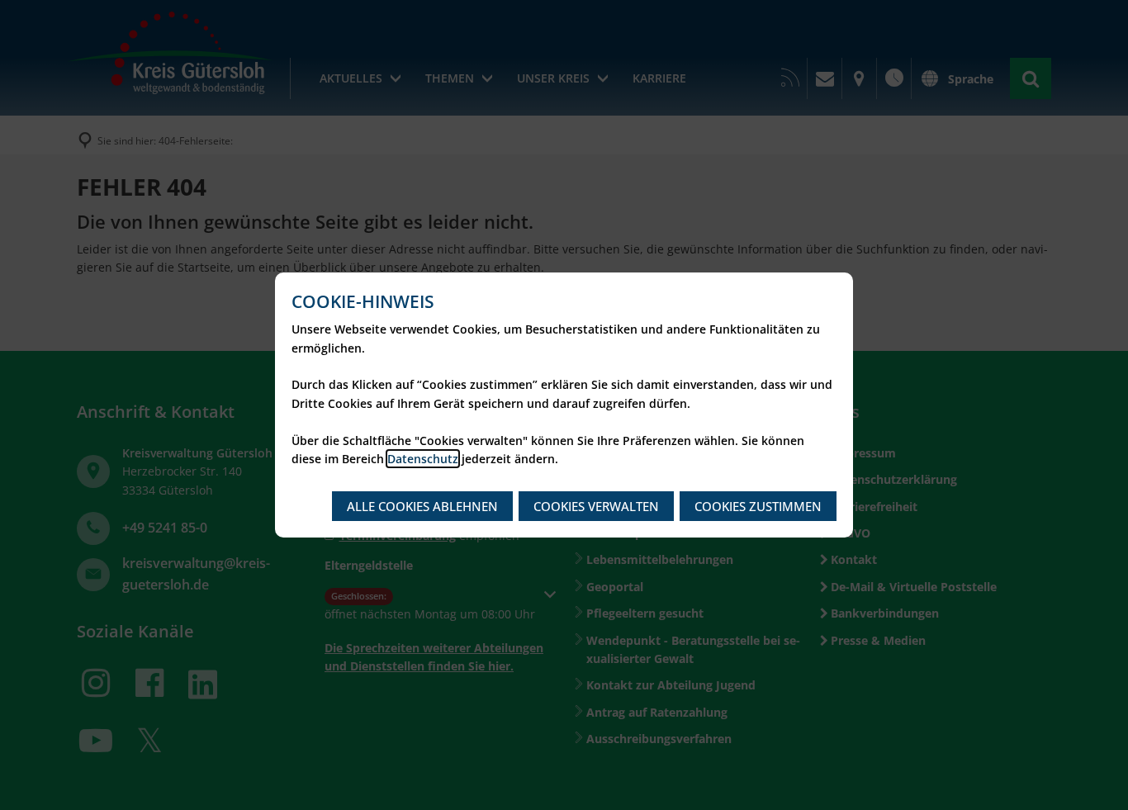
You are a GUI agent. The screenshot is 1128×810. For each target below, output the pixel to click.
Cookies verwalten (596, 506)
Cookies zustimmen (758, 506)
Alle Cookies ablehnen (422, 506)
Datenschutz (422, 459)
